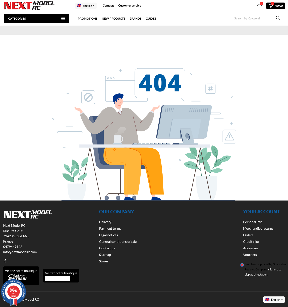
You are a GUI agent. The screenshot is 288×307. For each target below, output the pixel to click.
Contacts (108, 5)
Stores (103, 261)
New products (113, 18)
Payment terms (110, 228)
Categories (17, 18)
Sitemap (105, 254)
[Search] (278, 18)
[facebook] (5, 261)
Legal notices (108, 235)
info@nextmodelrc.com (20, 252)
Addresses (250, 248)
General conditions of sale (118, 241)
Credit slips (251, 241)
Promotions (88, 18)
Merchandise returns (258, 228)
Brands (135, 18)
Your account (261, 211)
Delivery (105, 222)
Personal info (252, 222)
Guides (151, 18)
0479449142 (12, 246)
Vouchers (250, 254)
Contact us (107, 248)
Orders (248, 235)
